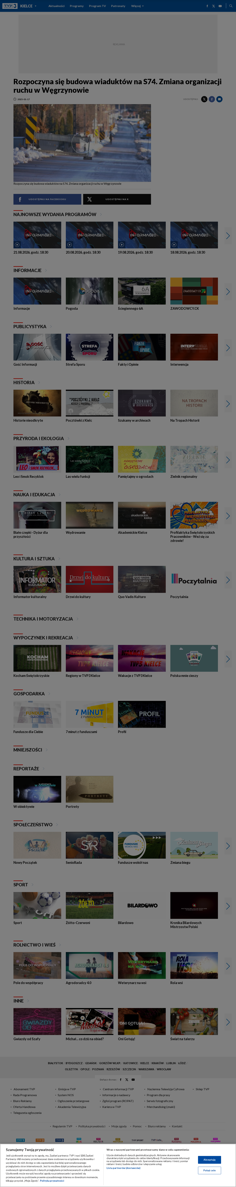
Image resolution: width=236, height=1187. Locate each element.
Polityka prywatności (52, 1180)
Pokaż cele (209, 1170)
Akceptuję (210, 1159)
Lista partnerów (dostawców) (123, 1167)
